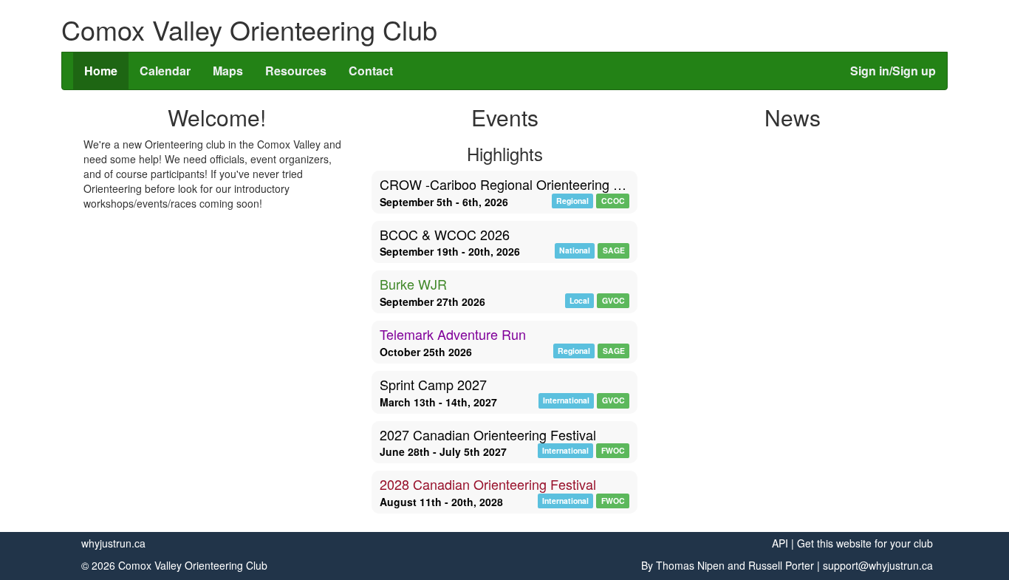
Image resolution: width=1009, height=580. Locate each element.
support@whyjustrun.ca (878, 565)
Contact (371, 70)
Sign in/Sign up (893, 70)
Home (100, 70)
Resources (295, 70)
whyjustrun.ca (113, 543)
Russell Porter (781, 565)
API (780, 543)
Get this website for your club (865, 543)
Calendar (165, 70)
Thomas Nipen (690, 565)
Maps (228, 70)
